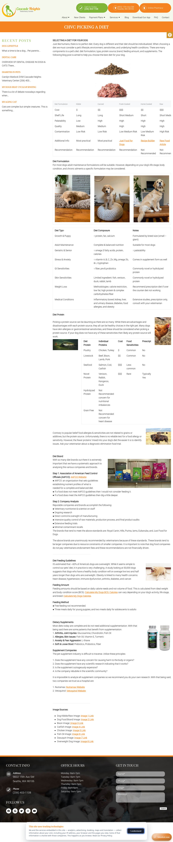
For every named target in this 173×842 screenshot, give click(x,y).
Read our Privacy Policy (102, 835)
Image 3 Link (76, 723)
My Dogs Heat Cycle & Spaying (19, 87)
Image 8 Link (87, 741)
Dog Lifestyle (10, 45)
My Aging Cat (9, 101)
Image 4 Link (78, 726)
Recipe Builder (148, 140)
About (64, 17)
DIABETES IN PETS (11, 72)
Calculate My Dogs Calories (77, 596)
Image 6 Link (78, 734)
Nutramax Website (75, 687)
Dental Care (9, 57)
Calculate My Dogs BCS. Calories (101, 592)
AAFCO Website (78, 477)
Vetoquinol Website (76, 690)
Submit (163, 809)
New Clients (79, 17)
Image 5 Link (79, 730)
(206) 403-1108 (22, 792)
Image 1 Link (87, 715)
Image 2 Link (87, 719)
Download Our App (141, 17)
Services (114, 17)
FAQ (156, 17)
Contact (165, 17)
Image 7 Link (80, 737)
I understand (135, 831)
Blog (127, 17)
